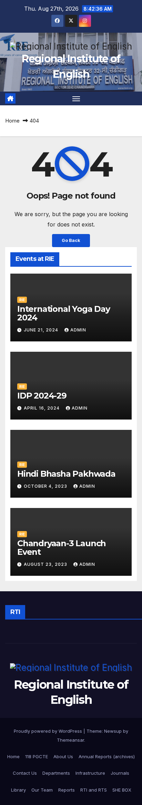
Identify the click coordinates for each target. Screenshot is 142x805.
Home (12, 120)
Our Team (42, 790)
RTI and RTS (93, 790)
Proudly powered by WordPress (48, 731)
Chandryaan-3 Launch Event (61, 547)
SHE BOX (121, 790)
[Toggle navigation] (76, 98)
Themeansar (70, 740)
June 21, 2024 (42, 329)
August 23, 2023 (46, 564)
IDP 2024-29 (42, 396)
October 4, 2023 (46, 486)
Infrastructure (90, 773)
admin (78, 329)
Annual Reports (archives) (107, 756)
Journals (120, 773)
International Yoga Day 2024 (63, 313)
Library (18, 790)
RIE (22, 300)
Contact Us (25, 773)
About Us (63, 756)
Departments (56, 773)
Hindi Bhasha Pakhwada (66, 474)
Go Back (71, 240)
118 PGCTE (36, 756)
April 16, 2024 (42, 408)
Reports (66, 790)
